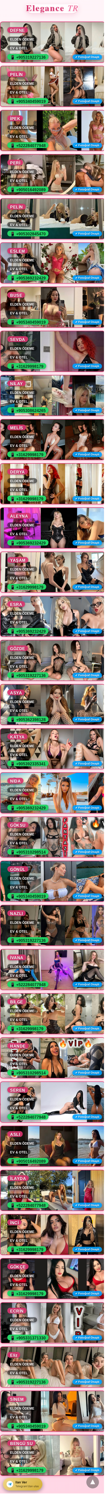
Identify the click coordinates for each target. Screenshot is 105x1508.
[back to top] (92, 1482)
